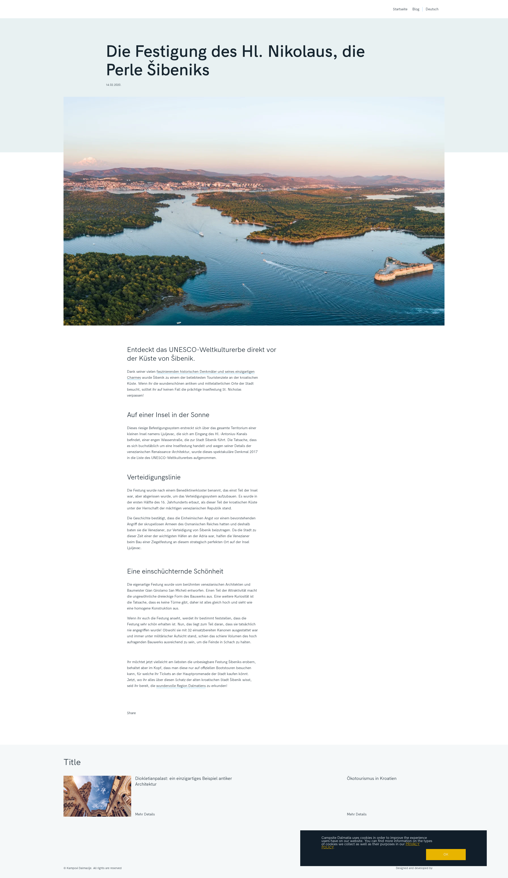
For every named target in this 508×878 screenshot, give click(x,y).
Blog (415, 9)
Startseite (400, 9)
